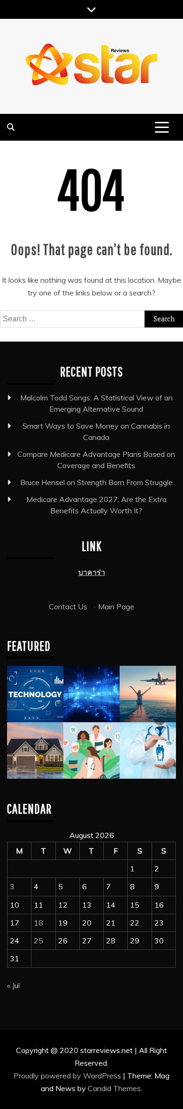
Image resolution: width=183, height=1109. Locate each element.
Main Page (116, 606)
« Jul (13, 985)
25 (38, 940)
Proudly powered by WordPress (68, 1075)
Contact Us (68, 606)
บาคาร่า (91, 572)
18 (38, 922)
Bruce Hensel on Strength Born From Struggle (96, 482)
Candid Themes (114, 1088)
